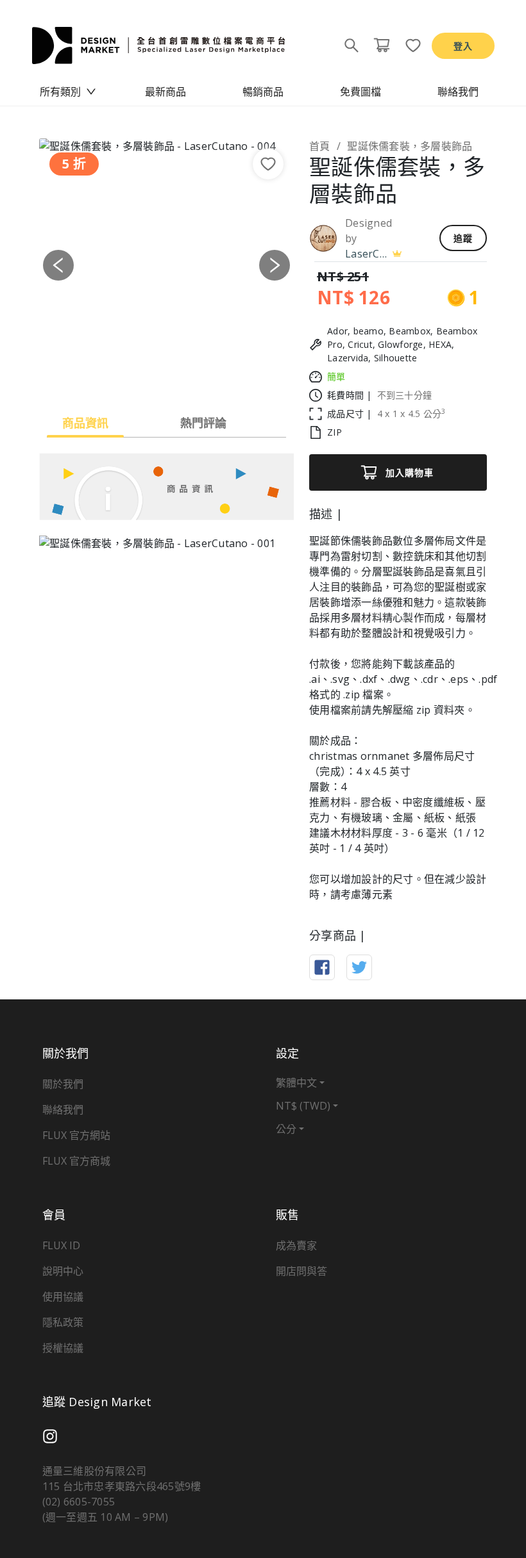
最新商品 (165, 92)
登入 (463, 46)
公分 (286, 1129)
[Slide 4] (166, 375)
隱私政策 (62, 1322)
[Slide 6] (213, 375)
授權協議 (62, 1348)
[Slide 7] (236, 375)
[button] (58, 265)
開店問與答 (301, 1271)
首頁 (319, 146)
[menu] (263, 91)
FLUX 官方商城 (76, 1161)
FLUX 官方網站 (76, 1135)
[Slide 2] (120, 375)
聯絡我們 (458, 92)
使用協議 (62, 1297)
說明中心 (62, 1271)
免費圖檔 (360, 92)
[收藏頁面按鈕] (409, 45)
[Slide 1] (97, 375)
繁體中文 (296, 1083)
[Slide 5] (189, 375)
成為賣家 (296, 1245)
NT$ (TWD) (303, 1106)
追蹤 (463, 238)
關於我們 (62, 1084)
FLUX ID (61, 1245)
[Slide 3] (143, 375)
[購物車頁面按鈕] (381, 45)
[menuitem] (68, 91)
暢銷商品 (263, 92)
